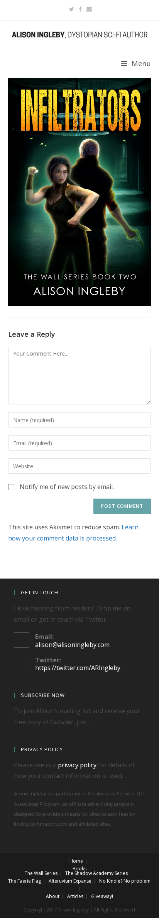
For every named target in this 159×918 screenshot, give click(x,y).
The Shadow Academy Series (96, 873)
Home (76, 861)
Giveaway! (102, 896)
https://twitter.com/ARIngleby (77, 668)
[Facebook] (80, 9)
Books (79, 868)
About (52, 896)
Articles (75, 896)
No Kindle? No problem (125, 881)
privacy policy (77, 765)
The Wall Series (41, 873)
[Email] (88, 9)
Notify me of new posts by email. (67, 486)
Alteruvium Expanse (70, 881)
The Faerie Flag (24, 881)
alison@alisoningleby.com (72, 644)
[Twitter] (71, 9)
